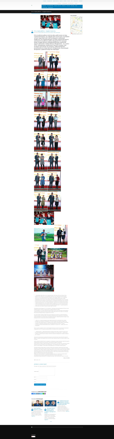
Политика (68, 5)
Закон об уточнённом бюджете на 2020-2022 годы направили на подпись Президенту (63, 402)
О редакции (59, 3)
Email (35, 379)
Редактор (40, 32)
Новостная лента (48, 32)
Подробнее (33, 419)
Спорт (76, 5)
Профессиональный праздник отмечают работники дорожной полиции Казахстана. (50, 402)
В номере (44, 32)
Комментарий (36, 371)
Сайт (35, 381)
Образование (50, 7)
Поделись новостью (57, 5)
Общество (64, 5)
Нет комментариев (57, 32)
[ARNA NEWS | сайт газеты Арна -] (36, 6)
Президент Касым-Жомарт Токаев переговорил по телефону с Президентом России (36, 410)
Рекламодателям (64, 3)
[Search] (82, 3)
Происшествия (44, 7)
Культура (72, 5)
